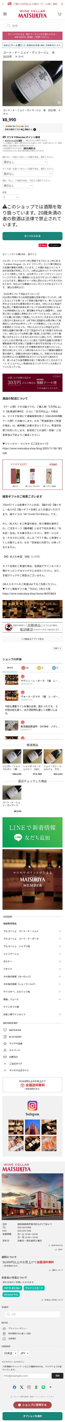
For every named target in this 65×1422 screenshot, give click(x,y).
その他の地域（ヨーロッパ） (17, 976)
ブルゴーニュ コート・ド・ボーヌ (21, 939)
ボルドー (7, 961)
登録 (58, 1376)
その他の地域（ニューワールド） (20, 984)
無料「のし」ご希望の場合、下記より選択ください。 (27, 180)
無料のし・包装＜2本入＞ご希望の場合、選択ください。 (28, 157)
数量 (4, 192)
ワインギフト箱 (11, 1007)
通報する (57, 648)
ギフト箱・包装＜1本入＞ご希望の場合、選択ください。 (28, 169)
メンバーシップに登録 (13, 140)
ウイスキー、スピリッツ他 (16, 992)
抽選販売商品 (10, 923)
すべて (10, 668)
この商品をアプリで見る (32, 639)
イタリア (7, 969)
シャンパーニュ (11, 954)
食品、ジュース (10, 999)
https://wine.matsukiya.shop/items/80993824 (29, 593)
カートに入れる (32, 236)
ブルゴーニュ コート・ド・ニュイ (21, 931)
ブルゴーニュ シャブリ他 (16, 946)
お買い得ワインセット (14, 1014)
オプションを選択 (32, 1416)
